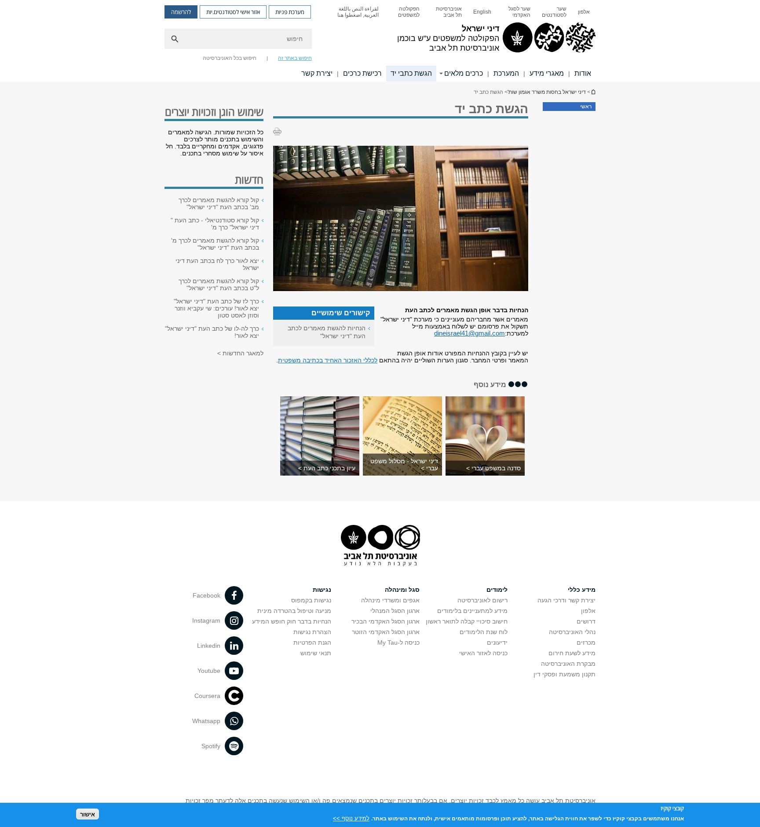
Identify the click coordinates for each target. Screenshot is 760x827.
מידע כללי (582, 589)
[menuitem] (584, 12)
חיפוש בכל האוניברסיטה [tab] (229, 58)
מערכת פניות (289, 12)
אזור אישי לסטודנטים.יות (233, 12)
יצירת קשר (316, 73)
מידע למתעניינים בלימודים (472, 610)
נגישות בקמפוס (311, 600)
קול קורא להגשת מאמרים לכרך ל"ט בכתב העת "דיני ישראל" (219, 284)
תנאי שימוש (315, 653)
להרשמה (181, 12)
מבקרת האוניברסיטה (568, 663)
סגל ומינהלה (402, 589)
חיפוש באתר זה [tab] (295, 58)
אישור (87, 814)
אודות (582, 73)
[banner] (380, 41)
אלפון (584, 12)
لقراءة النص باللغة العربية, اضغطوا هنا (358, 12)
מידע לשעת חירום (572, 653)
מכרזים (586, 642)
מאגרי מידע (547, 73)
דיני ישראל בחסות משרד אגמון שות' (593, 91)
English (482, 12)
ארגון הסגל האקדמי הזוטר (386, 631)
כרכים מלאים (463, 73)
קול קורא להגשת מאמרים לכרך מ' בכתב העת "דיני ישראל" (215, 244)
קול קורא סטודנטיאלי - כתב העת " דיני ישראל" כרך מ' (215, 224)
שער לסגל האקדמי (519, 12)
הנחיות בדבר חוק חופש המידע (291, 621)
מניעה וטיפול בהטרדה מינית (294, 610)
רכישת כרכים (362, 73)
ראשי (586, 106)
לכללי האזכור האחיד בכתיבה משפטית (327, 360)
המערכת (506, 73)
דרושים (586, 621)
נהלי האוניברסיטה (572, 631)
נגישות (322, 589)
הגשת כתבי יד (411, 73)
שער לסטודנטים (554, 12)
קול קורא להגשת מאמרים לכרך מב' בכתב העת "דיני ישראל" (219, 203)
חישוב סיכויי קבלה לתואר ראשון (467, 621)
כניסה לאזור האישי (483, 653)
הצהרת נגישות (312, 631)
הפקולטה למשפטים (409, 12)
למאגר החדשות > (240, 353)
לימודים (497, 589)
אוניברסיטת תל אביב (449, 12)
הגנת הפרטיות (312, 642)
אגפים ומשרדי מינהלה (390, 600)
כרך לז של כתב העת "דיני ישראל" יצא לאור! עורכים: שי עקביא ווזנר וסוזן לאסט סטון (216, 308)
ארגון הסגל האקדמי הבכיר (385, 621)
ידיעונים (497, 642)
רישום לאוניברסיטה (482, 600)
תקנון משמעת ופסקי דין (564, 674)
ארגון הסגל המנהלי (395, 610)
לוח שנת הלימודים (484, 631)
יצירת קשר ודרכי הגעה (566, 600)
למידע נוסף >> (351, 818)
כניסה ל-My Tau (398, 642)
